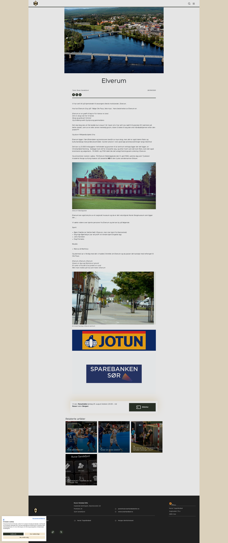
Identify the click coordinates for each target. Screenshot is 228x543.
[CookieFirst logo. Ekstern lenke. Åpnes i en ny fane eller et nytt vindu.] (3, 520)
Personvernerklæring (39, 518)
